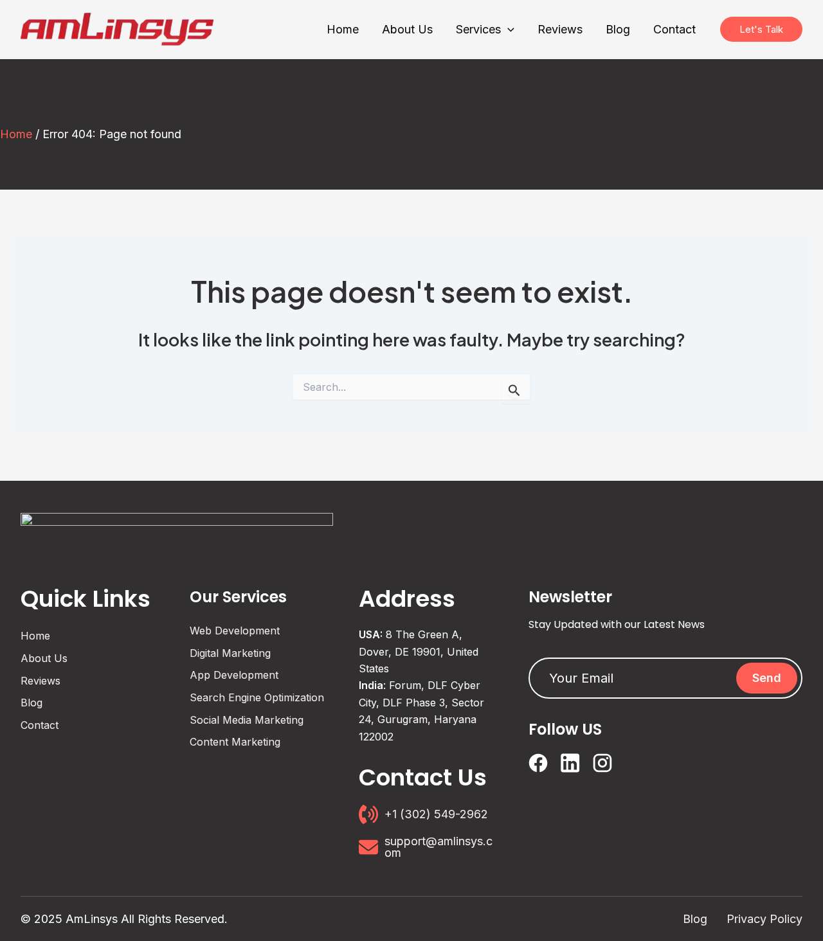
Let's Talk (761, 29)
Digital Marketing (230, 653)
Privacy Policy (764, 919)
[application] (507, 30)
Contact (40, 725)
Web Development (235, 630)
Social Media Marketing (246, 719)
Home (16, 134)
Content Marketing (235, 741)
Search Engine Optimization (257, 697)
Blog (31, 702)
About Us (44, 658)
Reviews (40, 680)
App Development (234, 674)
